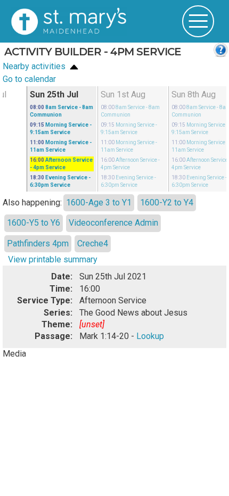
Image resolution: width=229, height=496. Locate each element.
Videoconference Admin (113, 223)
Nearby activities (35, 66)
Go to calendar (29, 79)
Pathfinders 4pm (38, 243)
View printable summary (52, 259)
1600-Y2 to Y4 (166, 202)
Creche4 (92, 243)
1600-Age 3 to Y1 (99, 202)
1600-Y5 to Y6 (33, 223)
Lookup (150, 336)
